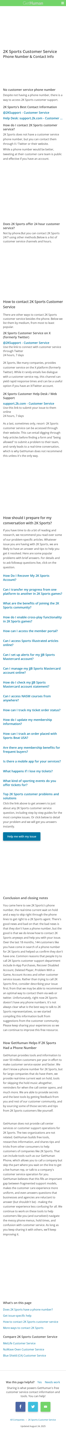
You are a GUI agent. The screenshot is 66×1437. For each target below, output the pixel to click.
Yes (39, 1382)
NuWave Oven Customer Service (23, 1349)
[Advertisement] (33, 191)
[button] (62, 3)
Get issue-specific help (17, 1316)
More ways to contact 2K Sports (23, 1328)
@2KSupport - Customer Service (26, 112)
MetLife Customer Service (19, 1343)
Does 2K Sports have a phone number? (28, 1309)
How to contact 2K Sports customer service (30, 1322)
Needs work (52, 1382)
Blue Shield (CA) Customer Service (24, 1355)
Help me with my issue (21, 836)
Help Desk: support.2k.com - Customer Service (33, 118)
